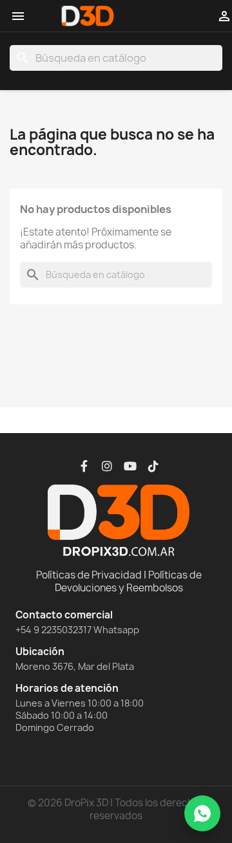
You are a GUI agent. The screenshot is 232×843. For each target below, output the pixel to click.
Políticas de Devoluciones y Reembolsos (128, 581)
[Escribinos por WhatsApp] (202, 813)
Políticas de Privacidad (89, 575)
